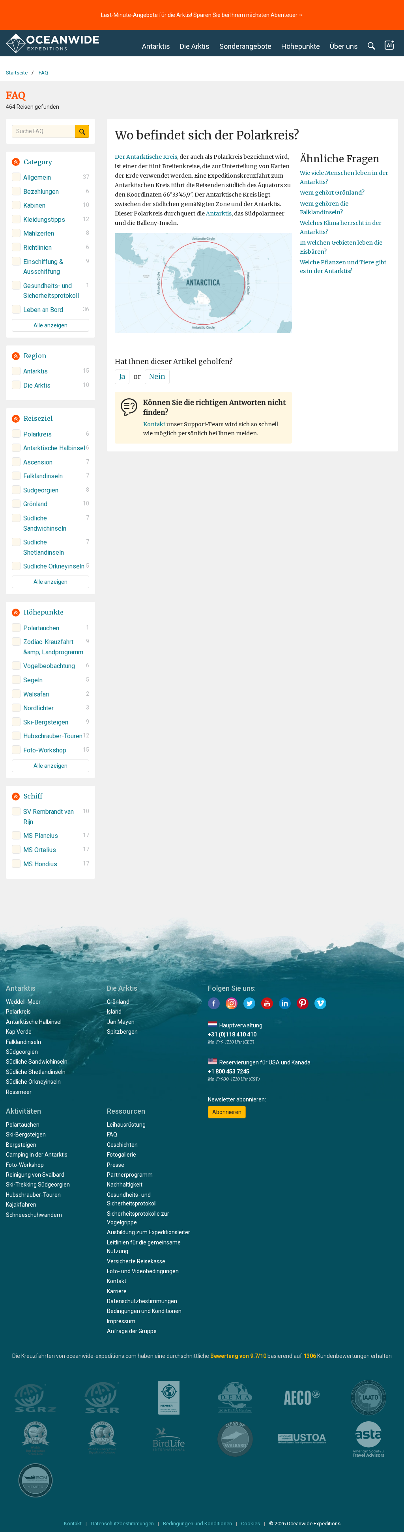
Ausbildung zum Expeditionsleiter (148, 1232)
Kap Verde (19, 1032)
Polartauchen (22, 1125)
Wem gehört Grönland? (332, 192)
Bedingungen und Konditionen (144, 1311)
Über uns (344, 46)
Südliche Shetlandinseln (35, 1072)
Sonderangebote (245, 46)
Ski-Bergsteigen (26, 1134)
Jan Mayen (121, 1022)
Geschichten (122, 1145)
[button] (50, 162)
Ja (122, 376)
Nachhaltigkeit (124, 1184)
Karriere (117, 1291)
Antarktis (156, 46)
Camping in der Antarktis (36, 1154)
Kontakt (154, 424)
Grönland (118, 1002)
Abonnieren (226, 1112)
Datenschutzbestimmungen (142, 1301)
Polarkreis (18, 1011)
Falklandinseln (23, 1042)
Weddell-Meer (23, 1002)
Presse (115, 1165)
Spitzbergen (122, 1032)
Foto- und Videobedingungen (143, 1271)
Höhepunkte (300, 46)
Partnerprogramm (130, 1175)
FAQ (112, 1134)
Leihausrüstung (126, 1125)
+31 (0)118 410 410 (232, 1034)
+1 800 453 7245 (228, 1071)
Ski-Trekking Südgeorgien (38, 1184)
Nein (157, 376)
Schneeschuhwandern (34, 1215)
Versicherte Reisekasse (136, 1261)
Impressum (121, 1321)
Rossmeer (19, 1092)
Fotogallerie (121, 1154)
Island (114, 1011)
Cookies (250, 1523)
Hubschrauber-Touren (33, 1195)
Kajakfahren (21, 1204)
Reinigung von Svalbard (35, 1175)
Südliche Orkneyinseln (33, 1082)
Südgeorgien (22, 1052)
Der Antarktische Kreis (146, 156)
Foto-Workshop (25, 1165)
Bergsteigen (21, 1145)
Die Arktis (194, 46)
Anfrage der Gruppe (132, 1331)
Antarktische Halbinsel (34, 1022)
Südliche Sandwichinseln (36, 1061)
